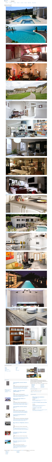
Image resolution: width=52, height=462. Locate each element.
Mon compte (6, 0)
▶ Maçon (33, 386)
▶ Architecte (33, 387)
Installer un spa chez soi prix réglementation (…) (19, 391)
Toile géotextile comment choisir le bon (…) (20, 407)
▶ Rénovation (42, 386)
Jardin (16, 368)
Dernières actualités (33, 394)
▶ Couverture (42, 385)
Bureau (6, 367)
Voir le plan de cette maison (37, 391)
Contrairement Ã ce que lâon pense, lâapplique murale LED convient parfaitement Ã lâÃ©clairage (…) (39, 410)
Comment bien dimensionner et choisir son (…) (19, 415)
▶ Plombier (33, 385)
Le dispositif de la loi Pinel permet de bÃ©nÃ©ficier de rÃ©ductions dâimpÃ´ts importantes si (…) (38, 406)
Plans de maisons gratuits (34, 388)
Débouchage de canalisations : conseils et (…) (38, 397)
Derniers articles (7, 379)
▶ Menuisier (33, 384)
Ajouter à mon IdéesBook (9, 6)
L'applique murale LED (36, 407)
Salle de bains (17, 370)
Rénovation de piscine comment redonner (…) (19, 441)
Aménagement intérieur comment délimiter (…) (20, 433)
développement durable (16, 450)
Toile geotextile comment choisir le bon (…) (20, 383)
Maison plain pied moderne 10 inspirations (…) (19, 399)
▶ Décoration (42, 387)
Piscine (6, 370)
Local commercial (7, 369)
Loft (16, 369)
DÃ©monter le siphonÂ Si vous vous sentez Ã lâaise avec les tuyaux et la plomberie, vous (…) (39, 400)
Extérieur (6, 368)
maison (22, 450)
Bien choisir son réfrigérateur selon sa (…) (20, 423)
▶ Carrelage (42, 384)
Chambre (17, 367)
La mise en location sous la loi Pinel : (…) (39, 403)
